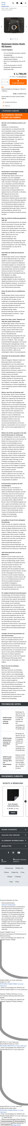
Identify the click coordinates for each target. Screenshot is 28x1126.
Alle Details (13, 1045)
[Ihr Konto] (17, 3)
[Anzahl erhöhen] (7, 82)
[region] (14, 26)
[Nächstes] (26, 26)
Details (13, 812)
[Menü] (25, 3)
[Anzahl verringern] (2, 82)
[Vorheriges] (1, 26)
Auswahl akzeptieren (7, 1121)
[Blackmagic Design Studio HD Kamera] (14, 25)
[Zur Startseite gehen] (5, 4)
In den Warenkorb (18, 83)
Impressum (5, 905)
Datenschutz (12, 905)
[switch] (14, 939)
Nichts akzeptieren (20, 1121)
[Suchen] (13, 3)
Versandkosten (22, 76)
